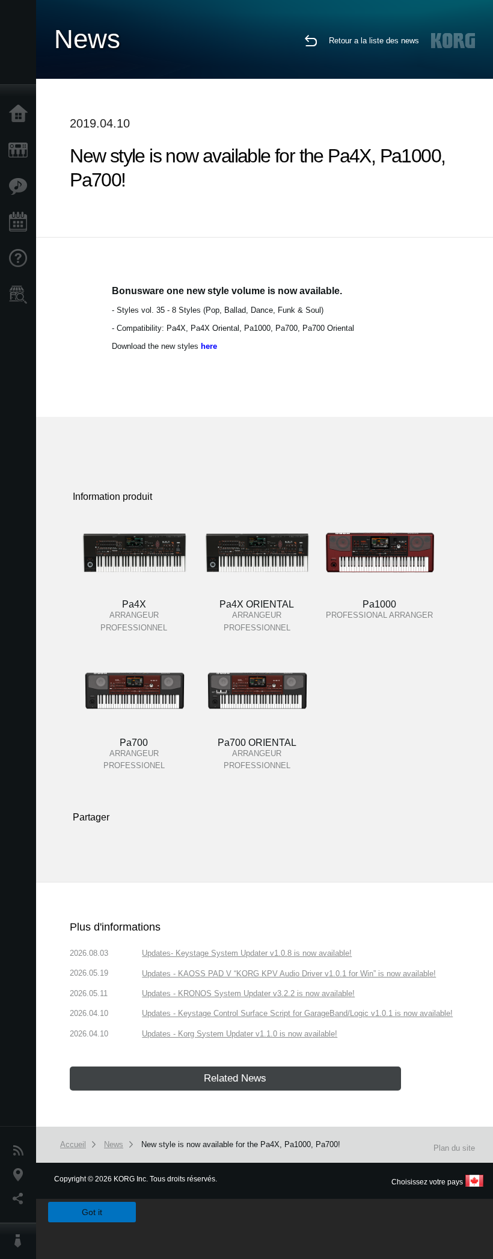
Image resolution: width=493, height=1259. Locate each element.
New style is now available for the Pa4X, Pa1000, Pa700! (240, 1144)
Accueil (21, 114)
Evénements (21, 223)
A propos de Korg (21, 1241)
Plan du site (454, 1148)
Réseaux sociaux (21, 1199)
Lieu (21, 1175)
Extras (21, 186)
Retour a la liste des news (374, 40)
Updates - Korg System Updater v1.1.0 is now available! (239, 1033)
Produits (21, 150)
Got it (92, 1212)
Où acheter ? (21, 295)
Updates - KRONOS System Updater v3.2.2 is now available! (248, 993)
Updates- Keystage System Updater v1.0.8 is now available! (247, 953)
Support (21, 259)
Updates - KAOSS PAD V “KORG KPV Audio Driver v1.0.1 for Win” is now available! (289, 973)
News (21, 1151)
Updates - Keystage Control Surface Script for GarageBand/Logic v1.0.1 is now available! (297, 1013)
